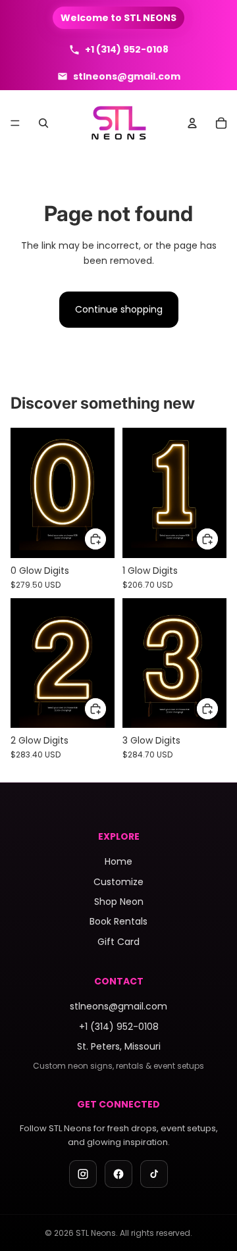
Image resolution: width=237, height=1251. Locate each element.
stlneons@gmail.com (118, 1006)
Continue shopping (119, 309)
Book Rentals (118, 921)
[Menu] (15, 123)
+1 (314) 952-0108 (119, 1026)
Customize (118, 881)
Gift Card (118, 941)
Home (118, 861)
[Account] (192, 123)
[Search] (43, 123)
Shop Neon (119, 901)
